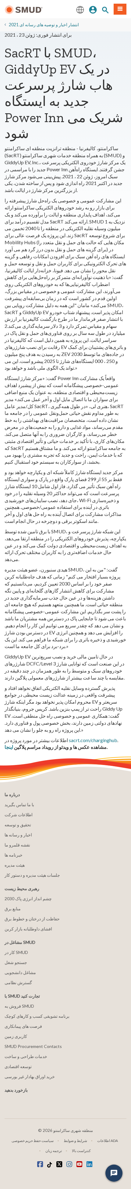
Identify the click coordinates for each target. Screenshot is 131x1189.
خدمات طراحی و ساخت (26, 1056)
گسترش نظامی (18, 982)
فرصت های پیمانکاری (23, 1026)
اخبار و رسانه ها (18, 834)
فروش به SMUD (19, 1006)
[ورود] (92, 9)
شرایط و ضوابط (75, 1140)
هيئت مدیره (15, 865)
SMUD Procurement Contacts (33, 1046)
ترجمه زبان (53, 1150)
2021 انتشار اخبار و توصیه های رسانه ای (44, 24)
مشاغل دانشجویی (20, 972)
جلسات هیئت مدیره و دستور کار (32, 875)
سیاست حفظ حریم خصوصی (33, 1140)
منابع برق (13, 908)
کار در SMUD (16, 952)
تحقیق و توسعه (18, 824)
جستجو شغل (16, 962)
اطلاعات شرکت (19, 814)
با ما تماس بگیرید (19, 804)
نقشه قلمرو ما (17, 844)
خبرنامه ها (14, 854)
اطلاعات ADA (107, 1140)
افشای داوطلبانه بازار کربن (28, 928)
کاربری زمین (16, 1036)
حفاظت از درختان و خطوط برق (32, 918)
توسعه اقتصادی (18, 1066)
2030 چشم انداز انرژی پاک (28, 898)
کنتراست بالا (81, 1150)
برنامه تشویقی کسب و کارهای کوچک (37, 1016)
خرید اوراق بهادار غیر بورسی (30, 1076)
